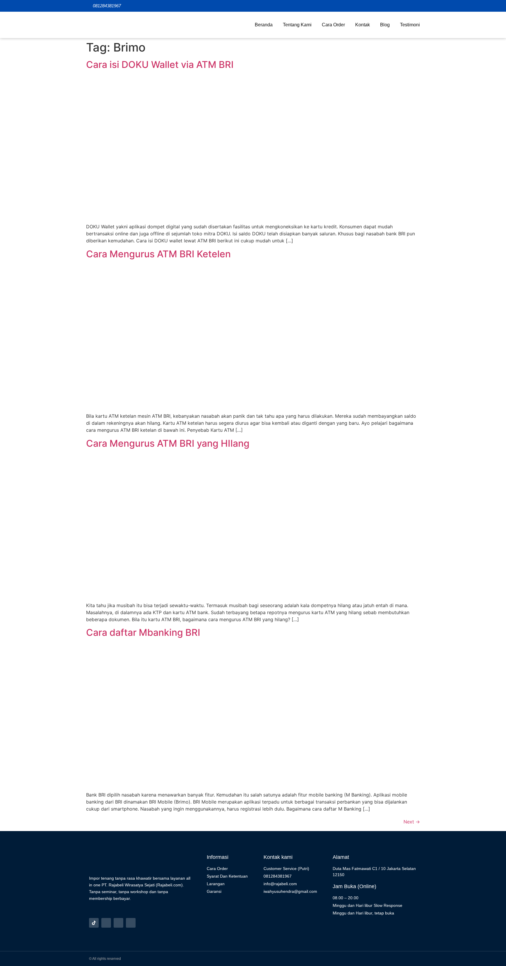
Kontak (362, 24)
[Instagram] (106, 923)
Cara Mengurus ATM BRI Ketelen (158, 254)
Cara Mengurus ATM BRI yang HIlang (167, 443)
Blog (385, 24)
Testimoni (410, 24)
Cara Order (333, 24)
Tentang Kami (297, 24)
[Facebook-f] (118, 923)
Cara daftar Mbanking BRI (143, 632)
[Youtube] (131, 923)
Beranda (264, 24)
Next (412, 822)
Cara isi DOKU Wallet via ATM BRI (160, 64)
